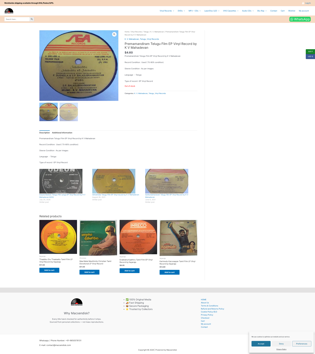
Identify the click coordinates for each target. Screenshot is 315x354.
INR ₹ (309, 51)
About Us (205, 302)
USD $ (309, 56)
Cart (283, 11)
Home (127, 32)
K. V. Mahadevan (157, 32)
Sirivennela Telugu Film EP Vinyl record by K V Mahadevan (115, 195)
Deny (281, 344)
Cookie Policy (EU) (209, 312)
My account (304, 11)
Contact (273, 11)
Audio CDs (246, 11)
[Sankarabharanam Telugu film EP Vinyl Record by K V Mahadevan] (170, 181)
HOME (203, 299)
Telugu (146, 32)
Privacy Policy (281, 349)
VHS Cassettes (229, 11)
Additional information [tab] (62, 132)
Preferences (301, 344)
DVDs (180, 11)
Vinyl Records (166, 11)
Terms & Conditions (209, 306)
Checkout (205, 318)
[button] (114, 34)
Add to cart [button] (49, 270)
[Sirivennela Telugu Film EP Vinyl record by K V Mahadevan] (117, 181)
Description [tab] (44, 132)
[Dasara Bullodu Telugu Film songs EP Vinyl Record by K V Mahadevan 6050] (64, 181)
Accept (261, 344)
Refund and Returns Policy (212, 309)
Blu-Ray (260, 11)
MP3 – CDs (193, 11)
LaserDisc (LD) (210, 11)
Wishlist (291, 11)
